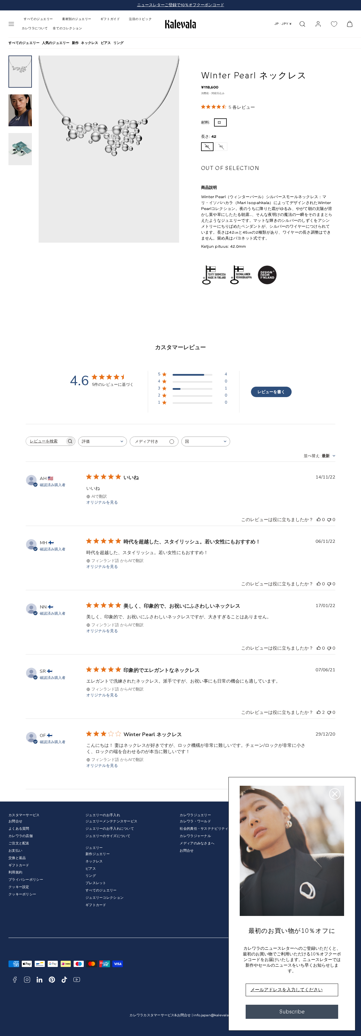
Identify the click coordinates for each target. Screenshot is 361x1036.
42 (208, 148)
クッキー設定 (18, 887)
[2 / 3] (20, 110)
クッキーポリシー (22, 894)
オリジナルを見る (102, 502)
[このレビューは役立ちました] (319, 712)
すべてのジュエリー (24, 43)
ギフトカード (18, 865)
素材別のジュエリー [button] (76, 19)
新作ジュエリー (97, 854)
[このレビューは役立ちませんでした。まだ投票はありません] (329, 520)
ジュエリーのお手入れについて (109, 828)
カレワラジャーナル (195, 836)
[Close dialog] (334, 794)
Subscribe (292, 1011)
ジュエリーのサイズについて (108, 836)
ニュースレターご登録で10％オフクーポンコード (180, 5)
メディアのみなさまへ (197, 843)
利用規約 (15, 872)
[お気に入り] (334, 24)
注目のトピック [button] (140, 19)
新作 (75, 43)
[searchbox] (45, 441)
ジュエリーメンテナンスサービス (111, 821)
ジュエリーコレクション (104, 897)
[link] (318, 24)
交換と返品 (17, 858)
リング (118, 43)
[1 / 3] (20, 72)
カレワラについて (35, 28)
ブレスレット (95, 883)
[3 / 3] (20, 149)
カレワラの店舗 (20, 836)
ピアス (106, 43)
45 (222, 148)
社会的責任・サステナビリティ (204, 828)
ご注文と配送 (18, 843)
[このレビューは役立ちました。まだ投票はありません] (319, 520)
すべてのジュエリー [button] (38, 19)
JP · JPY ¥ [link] (283, 24)
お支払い (15, 850)
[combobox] (102, 441)
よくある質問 (18, 828)
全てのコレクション (67, 28)
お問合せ (15, 821)
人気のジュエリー (56, 43)
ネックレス (89, 43)
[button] (11, 24)
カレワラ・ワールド (195, 821)
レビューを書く (271, 392)
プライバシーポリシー (25, 879)
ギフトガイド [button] (110, 19)
